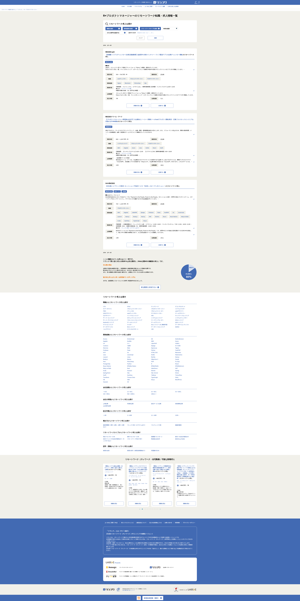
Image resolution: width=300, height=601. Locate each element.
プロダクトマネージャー (143, 33)
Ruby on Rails (185, 216)
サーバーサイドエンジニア (110, 320)
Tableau (153, 375)
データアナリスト (108, 327)
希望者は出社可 (155, 439)
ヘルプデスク (107, 329)
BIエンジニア (131, 327)
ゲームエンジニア (132, 322)
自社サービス (117, 191)
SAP (176, 368)
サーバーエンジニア (108, 318)
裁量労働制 (178, 425)
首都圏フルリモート (156, 437)
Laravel (120, 216)
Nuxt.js (143, 216)
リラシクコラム (138, 6)
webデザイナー (179, 311)
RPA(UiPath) (154, 366)
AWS (119, 148)
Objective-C (154, 359)
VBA (128, 380)
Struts (177, 373)
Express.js (154, 348)
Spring (177, 370)
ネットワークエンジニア (182, 315)
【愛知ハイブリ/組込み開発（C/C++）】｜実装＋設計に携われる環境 (114, 467)
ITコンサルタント (180, 306)
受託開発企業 (179, 404)
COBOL (177, 343)
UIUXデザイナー (107, 313)
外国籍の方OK (155, 450)
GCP (104, 352)
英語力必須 (106, 450)
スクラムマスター (180, 309)
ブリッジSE (130, 311)
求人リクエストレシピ (127, 523)
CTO (104, 306)
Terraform (106, 377)
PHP (150, 216)
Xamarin (105, 382)
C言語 (128, 346)
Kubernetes (178, 355)
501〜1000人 (131, 394)
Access (105, 339)
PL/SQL (177, 361)
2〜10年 (129, 415)
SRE (152, 315)
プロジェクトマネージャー (136, 79)
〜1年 (104, 415)
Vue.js (145, 221)
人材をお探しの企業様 (173, 6)
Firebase (151, 212)
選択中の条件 (132, 33)
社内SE (177, 327)
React (154, 148)
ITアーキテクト (107, 309)
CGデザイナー (107, 315)
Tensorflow (178, 375)
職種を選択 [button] (110, 28)
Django (143, 212)
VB (104, 380)
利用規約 (177, 523)
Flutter (153, 350)
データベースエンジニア (158, 327)
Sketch (153, 370)
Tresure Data (131, 377)
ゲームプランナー (156, 322)
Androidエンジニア (108, 322)
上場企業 (124, 191)
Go (173, 212)
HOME (123, 6)
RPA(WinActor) (179, 366)
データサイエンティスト (182, 325)
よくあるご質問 (148, 6)
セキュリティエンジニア (134, 318)
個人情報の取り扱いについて (129, 590)
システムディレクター (181, 318)
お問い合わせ (168, 523)
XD (128, 382)
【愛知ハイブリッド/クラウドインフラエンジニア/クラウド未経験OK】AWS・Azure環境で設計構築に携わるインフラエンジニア (138, 469)
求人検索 (129, 6)
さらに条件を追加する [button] (113, 33)
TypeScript (136, 221)
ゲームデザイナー (180, 313)
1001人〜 (153, 394)
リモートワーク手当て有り (134, 439)
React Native (173, 216)
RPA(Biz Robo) (131, 366)
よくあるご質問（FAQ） (111, 523)
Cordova (105, 346)
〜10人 (105, 392)
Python (157, 216)
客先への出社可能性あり (182, 437)
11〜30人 (129, 392)
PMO (104, 311)
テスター (129, 325)
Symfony (126, 221)
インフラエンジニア (132, 315)
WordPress (178, 380)
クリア (140, 38)
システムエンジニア (122, 143)
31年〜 (177, 415)
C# (104, 343)
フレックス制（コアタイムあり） (130, 228)
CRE (152, 329)
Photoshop (137, 83)
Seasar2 (129, 370)
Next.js (127, 216)
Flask (158, 212)
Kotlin (147, 148)
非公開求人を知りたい (149, 287)
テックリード (155, 306)
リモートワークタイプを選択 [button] (149, 28)
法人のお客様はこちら (155, 523)
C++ (128, 343)
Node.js (135, 216)
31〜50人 (153, 392)
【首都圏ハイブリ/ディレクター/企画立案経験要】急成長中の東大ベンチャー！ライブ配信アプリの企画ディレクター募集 (143, 54)
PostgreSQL (106, 364)
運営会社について (141, 523)
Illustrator (127, 83)
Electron (105, 348)
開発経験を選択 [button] (128, 28)
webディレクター (122, 79)
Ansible (129, 341)
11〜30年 (153, 415)
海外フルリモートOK (133, 437)
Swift (161, 148)
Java (140, 148)
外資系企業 (130, 404)
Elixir (128, 348)
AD (152, 339)
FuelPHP (166, 212)
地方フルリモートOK (109, 437)
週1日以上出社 (109, 62)
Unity (176, 377)
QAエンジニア (179, 322)
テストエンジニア (108, 325)
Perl (104, 361)
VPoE (128, 306)
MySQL (153, 357)
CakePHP (134, 212)
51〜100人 (178, 392)
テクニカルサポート (132, 329)
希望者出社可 (108, 126)
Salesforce (154, 368)
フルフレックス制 (126, 88)
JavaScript (181, 212)
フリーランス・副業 (160, 6)
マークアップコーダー (157, 320)
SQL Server (154, 373)
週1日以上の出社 (180, 439)
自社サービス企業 (156, 404)
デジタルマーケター (156, 313)
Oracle (177, 359)
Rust (128, 368)
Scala (119, 221)
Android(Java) (179, 339)
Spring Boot (106, 373)
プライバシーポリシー (189, 523)
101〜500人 (106, 394)
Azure (133, 148)
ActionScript (130, 339)
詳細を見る (137, 105)
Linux (128, 357)
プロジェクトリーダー (157, 311)
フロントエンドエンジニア (134, 320)
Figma (119, 83)
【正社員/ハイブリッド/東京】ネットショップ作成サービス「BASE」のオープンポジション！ (135, 186)
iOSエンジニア (179, 320)
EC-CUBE (178, 346)
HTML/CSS (154, 352)
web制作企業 (107, 406)
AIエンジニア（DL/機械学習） (159, 325)
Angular (126, 148)
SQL (145, 83)
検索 (155, 38)
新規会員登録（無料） (151, 598)
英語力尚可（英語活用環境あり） (136, 450)
